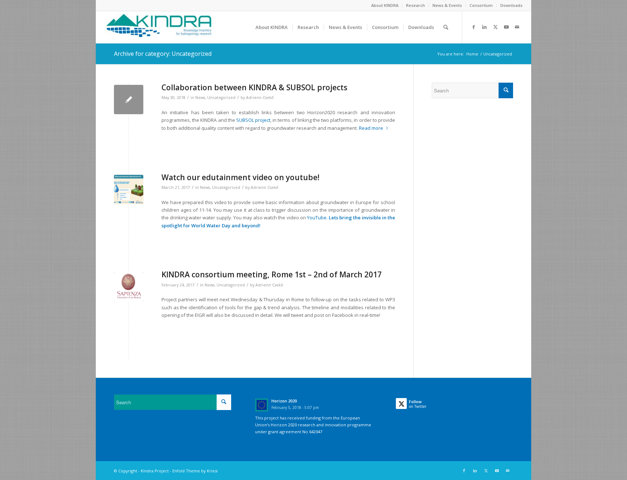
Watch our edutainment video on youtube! (240, 177)
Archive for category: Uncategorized (163, 54)
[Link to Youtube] (506, 26)
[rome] (128, 286)
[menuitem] (385, 5)
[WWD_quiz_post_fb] (128, 189)
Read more (371, 128)
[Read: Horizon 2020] (261, 404)
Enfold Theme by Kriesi (195, 470)
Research (415, 5)
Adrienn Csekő (260, 97)
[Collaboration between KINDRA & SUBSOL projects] (128, 99)
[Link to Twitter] (495, 26)
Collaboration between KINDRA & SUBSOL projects (254, 87)
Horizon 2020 (284, 401)
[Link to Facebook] (473, 26)
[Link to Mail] (517, 26)
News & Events (447, 5)
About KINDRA (384, 5)
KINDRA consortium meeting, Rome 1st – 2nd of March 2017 (271, 274)
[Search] (446, 27)
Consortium (481, 5)
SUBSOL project (253, 120)
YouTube (317, 217)
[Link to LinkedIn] (484, 26)
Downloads (511, 5)
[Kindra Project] (158, 27)
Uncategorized (221, 97)
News (200, 97)
